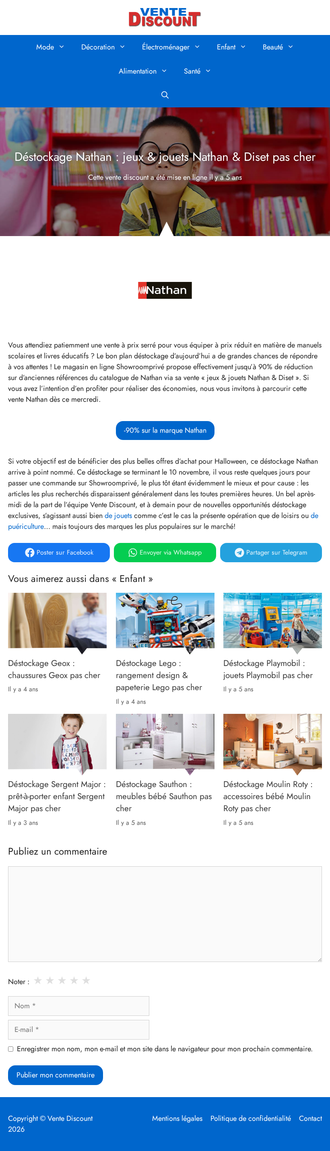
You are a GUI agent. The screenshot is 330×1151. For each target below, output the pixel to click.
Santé (192, 71)
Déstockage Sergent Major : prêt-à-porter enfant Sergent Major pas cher (57, 796)
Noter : (18, 981)
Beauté (273, 47)
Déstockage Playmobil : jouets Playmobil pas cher (268, 669)
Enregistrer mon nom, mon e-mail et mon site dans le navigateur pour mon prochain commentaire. (165, 1049)
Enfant (226, 47)
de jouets (118, 515)
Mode (45, 47)
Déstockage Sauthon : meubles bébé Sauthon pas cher (164, 796)
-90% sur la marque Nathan (165, 430)
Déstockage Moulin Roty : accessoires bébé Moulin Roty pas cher (268, 796)
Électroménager (166, 47)
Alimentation (138, 71)
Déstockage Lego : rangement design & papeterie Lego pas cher (159, 675)
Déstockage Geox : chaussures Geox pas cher (54, 669)
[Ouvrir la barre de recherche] (165, 95)
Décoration (98, 47)
